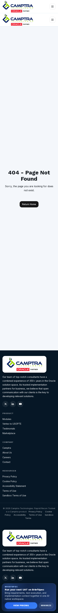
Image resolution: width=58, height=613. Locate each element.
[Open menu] (52, 6)
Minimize (46, 605)
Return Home (29, 204)
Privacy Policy (9, 476)
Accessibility (20, 515)
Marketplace (8, 433)
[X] (5, 404)
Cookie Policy (9, 481)
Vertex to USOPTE (11, 423)
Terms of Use (9, 490)
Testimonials (8, 428)
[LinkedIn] (13, 404)
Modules (6, 419)
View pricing (21, 605)
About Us (7, 452)
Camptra (6, 448)
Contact (6, 462)
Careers (6, 457)
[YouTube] (20, 404)
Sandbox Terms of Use (14, 495)
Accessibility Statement (14, 486)
